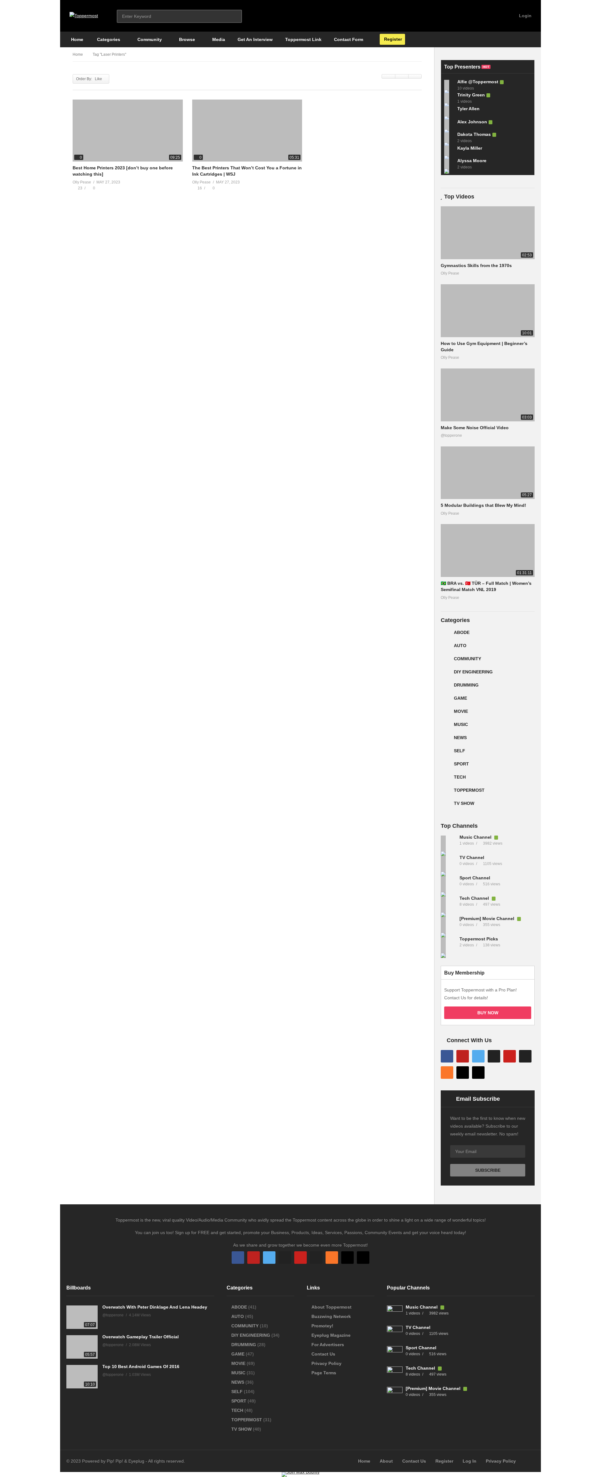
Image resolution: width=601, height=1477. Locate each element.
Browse (186, 39)
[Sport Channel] (448, 884)
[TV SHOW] (446, 806)
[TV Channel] (448, 864)
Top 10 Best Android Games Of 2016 (140, 1366)
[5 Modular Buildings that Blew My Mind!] (488, 472)
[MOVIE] (446, 714)
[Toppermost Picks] (448, 945)
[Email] (525, 1056)
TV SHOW (464, 803)
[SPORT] (446, 766)
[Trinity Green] (449, 98)
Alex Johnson (472, 121)
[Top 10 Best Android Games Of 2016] (82, 1376)
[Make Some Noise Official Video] (488, 394)
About (386, 1461)
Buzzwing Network (331, 1316)
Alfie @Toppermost (477, 81)
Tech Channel (475, 898)
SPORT (461, 763)
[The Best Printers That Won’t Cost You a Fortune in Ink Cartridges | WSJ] (247, 131)
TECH (460, 777)
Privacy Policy (326, 1363)
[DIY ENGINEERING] (446, 674)
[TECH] (446, 780)
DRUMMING (466, 684)
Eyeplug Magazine (331, 1335)
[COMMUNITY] (446, 661)
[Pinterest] (509, 1056)
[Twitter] (478, 1056)
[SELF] (446, 753)
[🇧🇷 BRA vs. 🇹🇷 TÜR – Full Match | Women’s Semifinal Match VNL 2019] (488, 550)
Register (392, 39)
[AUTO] (446, 648)
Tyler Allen (468, 108)
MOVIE (461, 711)
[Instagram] (494, 1056)
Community (149, 39)
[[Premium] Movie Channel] (448, 925)
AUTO (460, 645)
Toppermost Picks (479, 938)
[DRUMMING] (446, 687)
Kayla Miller (469, 148)
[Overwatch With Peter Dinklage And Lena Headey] (82, 1317)
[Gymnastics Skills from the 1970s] (488, 232)
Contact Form (348, 39)
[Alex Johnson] (449, 124)
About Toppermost (331, 1307)
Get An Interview (255, 39)
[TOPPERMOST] (446, 793)
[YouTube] (462, 1056)
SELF (459, 750)
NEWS (460, 737)
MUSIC (461, 724)
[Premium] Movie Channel (488, 918)
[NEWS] (446, 740)
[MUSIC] (446, 727)
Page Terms (323, 1372)
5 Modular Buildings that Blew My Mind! (483, 505)
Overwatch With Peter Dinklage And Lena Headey (154, 1307)
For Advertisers (327, 1344)
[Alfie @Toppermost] (449, 85)
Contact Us (323, 1353)
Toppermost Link (303, 39)
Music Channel (476, 837)
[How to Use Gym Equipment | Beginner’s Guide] (488, 310)
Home (76, 39)
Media (218, 39)
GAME (460, 698)
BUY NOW (487, 1012)
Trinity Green (471, 94)
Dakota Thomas (474, 134)
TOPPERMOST (469, 790)
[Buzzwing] (462, 1072)
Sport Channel (475, 877)
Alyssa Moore (471, 160)
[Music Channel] (448, 843)
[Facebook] (447, 1056)
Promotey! (322, 1325)
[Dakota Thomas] (449, 137)
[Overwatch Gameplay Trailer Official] (82, 1347)
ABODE (462, 632)
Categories (108, 39)
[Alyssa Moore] (449, 164)
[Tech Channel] (448, 904)
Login (525, 15)
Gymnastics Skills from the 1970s (476, 265)
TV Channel (472, 857)
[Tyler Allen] (449, 111)
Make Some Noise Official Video (475, 427)
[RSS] (447, 1072)
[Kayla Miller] (449, 151)
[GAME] (446, 701)
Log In (469, 1461)
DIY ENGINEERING (473, 671)
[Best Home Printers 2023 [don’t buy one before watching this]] (128, 131)
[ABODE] (446, 635)
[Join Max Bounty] (301, 1471)
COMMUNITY (467, 658)
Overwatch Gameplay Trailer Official (140, 1336)
